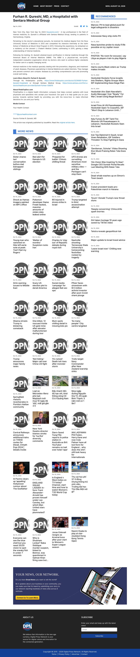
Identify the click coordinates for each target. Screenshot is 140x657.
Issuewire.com (52, 32)
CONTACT (65, 6)
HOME (36, 6)
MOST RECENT (46, 6)
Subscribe (99, 636)
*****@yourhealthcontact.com (25, 114)
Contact (84, 654)
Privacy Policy (64, 654)
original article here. (67, 122)
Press (56, 6)
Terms (54, 654)
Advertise (75, 654)
